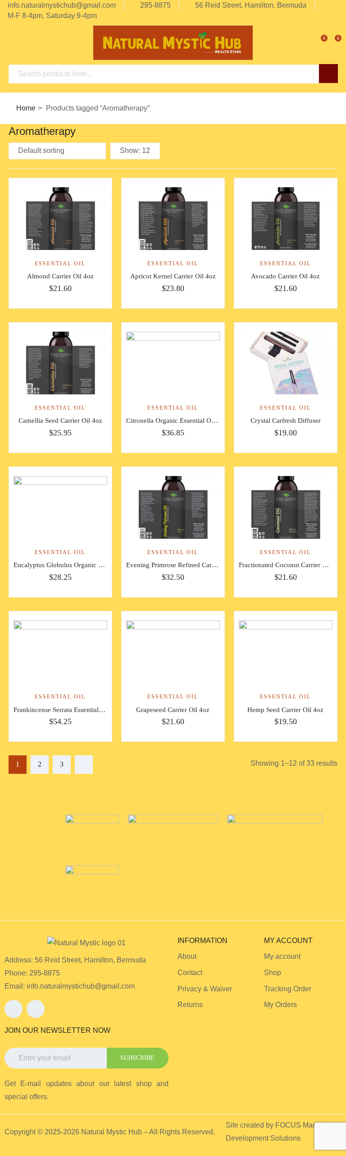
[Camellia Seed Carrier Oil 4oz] (60, 363)
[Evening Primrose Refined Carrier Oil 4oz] (173, 507)
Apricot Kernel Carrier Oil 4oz (173, 276)
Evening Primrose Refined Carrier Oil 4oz (185, 565)
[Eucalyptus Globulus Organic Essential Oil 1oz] (60, 507)
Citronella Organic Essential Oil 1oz (176, 420)
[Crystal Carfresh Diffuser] (285, 363)
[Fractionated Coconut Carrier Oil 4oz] (285, 507)
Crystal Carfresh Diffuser (285, 420)
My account (282, 956)
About (187, 956)
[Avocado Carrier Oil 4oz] (285, 218)
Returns (190, 1004)
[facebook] (14, 1009)
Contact (190, 972)
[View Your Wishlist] (317, 41)
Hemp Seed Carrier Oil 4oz (285, 709)
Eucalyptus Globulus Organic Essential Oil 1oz (80, 565)
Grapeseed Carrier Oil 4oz (172, 709)
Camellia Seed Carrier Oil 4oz (60, 420)
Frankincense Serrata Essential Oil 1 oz (68, 709)
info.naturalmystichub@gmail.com (81, 986)
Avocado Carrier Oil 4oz (285, 276)
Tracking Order (287, 989)
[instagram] (36, 1009)
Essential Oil (60, 263)
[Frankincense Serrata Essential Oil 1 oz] (60, 651)
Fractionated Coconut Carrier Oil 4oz (291, 565)
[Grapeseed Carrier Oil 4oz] (173, 651)
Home (26, 108)
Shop (272, 972)
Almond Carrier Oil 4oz (60, 276)
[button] (331, 41)
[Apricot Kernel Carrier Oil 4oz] (173, 218)
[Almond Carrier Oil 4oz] (60, 218)
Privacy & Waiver (205, 989)
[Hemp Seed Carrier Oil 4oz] (285, 651)
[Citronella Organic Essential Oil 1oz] (173, 363)
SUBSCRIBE (137, 1057)
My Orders (280, 1004)
